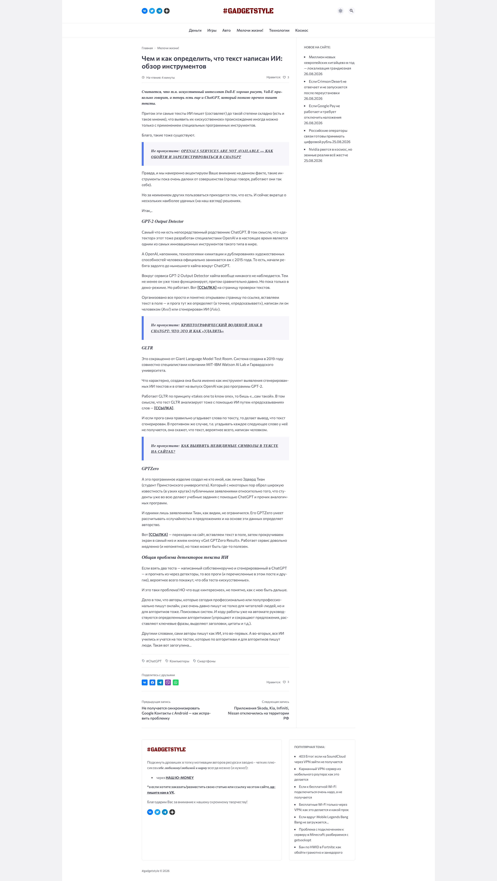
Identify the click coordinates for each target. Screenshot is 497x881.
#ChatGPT (154, 661)
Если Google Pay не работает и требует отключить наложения (322, 111)
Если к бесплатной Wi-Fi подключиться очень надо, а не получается (318, 792)
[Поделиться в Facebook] (152, 682)
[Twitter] (152, 11)
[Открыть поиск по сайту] (351, 11)
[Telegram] (159, 11)
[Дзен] (167, 11)
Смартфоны (206, 661)
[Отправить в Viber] (168, 682)
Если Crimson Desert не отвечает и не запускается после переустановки (325, 87)
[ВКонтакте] (145, 11)
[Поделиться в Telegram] (160, 682)
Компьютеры (179, 661)
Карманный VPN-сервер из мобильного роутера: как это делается (317, 774)
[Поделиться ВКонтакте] (145, 682)
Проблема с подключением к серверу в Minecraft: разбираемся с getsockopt (321, 834)
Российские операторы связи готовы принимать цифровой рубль (325, 136)
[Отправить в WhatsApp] (176, 682)
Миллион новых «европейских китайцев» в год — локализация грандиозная (329, 62)
